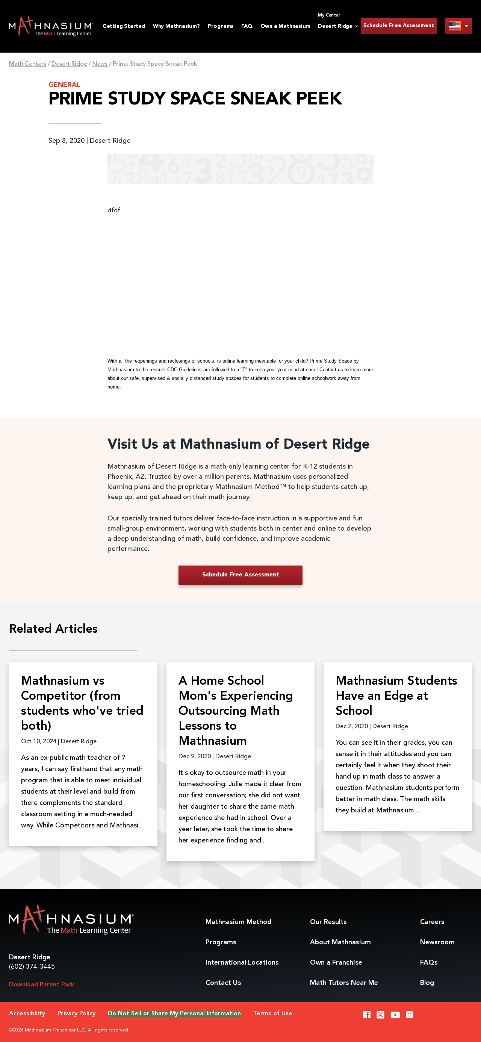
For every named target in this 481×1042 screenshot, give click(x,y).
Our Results (328, 922)
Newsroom (437, 942)
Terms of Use (272, 1014)
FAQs (429, 962)
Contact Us (223, 983)
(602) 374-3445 (32, 966)
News (100, 64)
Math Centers (27, 64)
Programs (220, 26)
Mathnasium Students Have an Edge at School (396, 697)
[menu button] (458, 26)
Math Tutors (344, 983)
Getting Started (124, 26)
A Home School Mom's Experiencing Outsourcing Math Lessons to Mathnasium (235, 712)
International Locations (242, 962)
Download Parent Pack (41, 985)
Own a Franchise (336, 962)
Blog (427, 983)
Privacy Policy (76, 1014)
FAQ (246, 26)
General (64, 85)
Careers (432, 922)
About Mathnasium (340, 942)
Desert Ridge (69, 64)
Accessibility (27, 1014)
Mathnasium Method (238, 922)
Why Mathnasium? (176, 26)
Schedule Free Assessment (398, 25)
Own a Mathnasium (285, 26)
